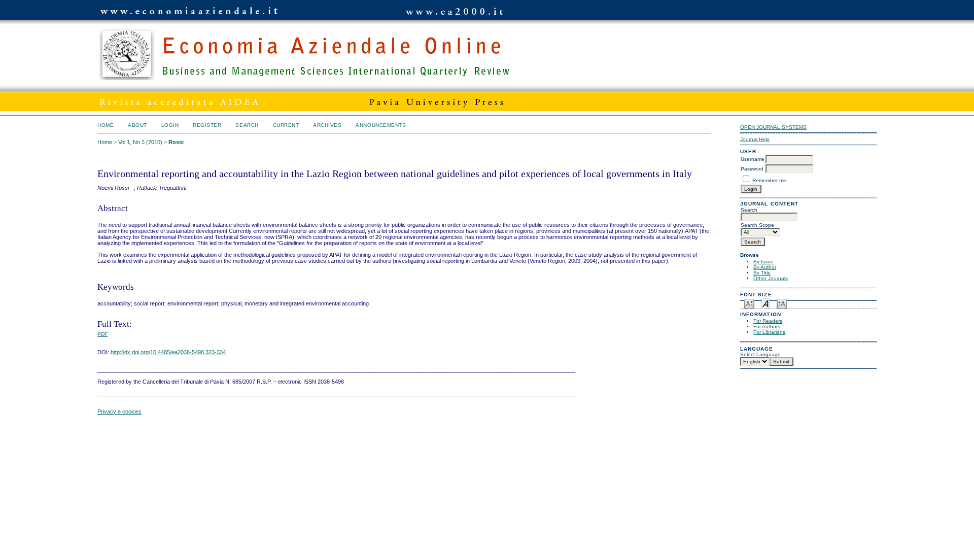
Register (207, 125)
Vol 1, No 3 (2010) (140, 142)
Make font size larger (782, 303)
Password (752, 169)
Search (246, 125)
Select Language (760, 354)
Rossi (176, 142)
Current (286, 125)
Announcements (381, 125)
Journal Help (755, 139)
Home (105, 125)
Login (170, 125)
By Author (764, 267)
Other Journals (770, 278)
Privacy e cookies (119, 411)
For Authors (766, 326)
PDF (102, 334)
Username (752, 159)
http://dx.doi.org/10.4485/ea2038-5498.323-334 (168, 352)
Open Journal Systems (773, 127)
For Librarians (769, 332)
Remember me (769, 180)
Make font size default (765, 303)
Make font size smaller (749, 303)
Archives (327, 125)
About (137, 125)
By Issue (763, 261)
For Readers (767, 321)
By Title (762, 273)
